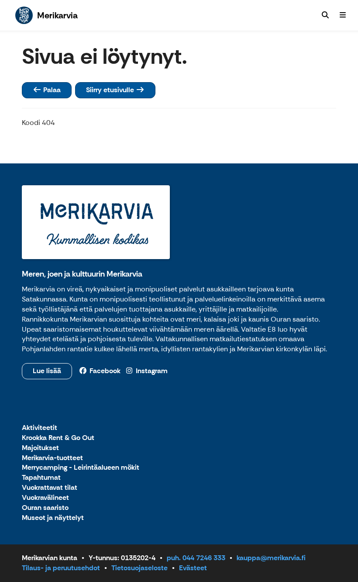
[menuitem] (325, 15)
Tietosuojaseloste (139, 567)
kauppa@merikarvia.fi (271, 557)
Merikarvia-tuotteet (52, 458)
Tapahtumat (41, 478)
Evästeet (193, 567)
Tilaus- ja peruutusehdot (61, 567)
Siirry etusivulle (111, 89)
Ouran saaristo (45, 508)
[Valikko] (343, 15)
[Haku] (325, 15)
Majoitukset (40, 448)
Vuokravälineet (45, 498)
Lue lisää (47, 370)
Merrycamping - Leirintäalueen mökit (80, 468)
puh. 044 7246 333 (196, 557)
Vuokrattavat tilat (49, 488)
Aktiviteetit (39, 428)
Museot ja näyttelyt (53, 518)
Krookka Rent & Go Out (58, 438)
